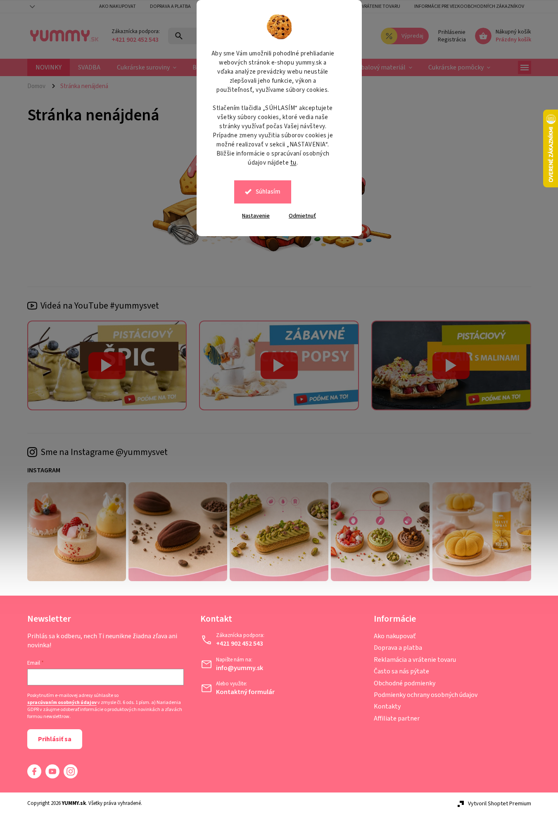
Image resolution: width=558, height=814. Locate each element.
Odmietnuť (302, 216)
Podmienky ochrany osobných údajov (425, 694)
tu (293, 162)
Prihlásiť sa (54, 739)
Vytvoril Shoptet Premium (499, 804)
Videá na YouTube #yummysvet (99, 305)
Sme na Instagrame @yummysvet (104, 452)
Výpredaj (412, 36)
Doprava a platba (170, 6)
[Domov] (39, 86)
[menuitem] (48, 67)
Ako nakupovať (395, 636)
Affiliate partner (397, 718)
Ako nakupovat (117, 6)
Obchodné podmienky (404, 683)
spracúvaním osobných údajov (62, 702)
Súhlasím (268, 191)
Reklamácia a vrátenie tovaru (365, 6)
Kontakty (387, 706)
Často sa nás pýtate (401, 671)
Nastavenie (256, 216)
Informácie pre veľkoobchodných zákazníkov (469, 6)
